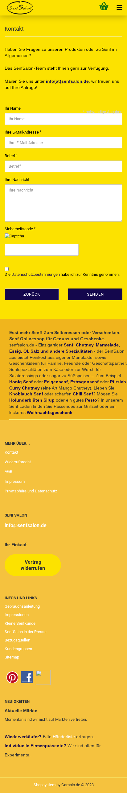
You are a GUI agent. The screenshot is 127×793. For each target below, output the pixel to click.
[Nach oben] (110, 783)
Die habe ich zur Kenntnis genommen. (62, 274)
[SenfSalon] (17, 7)
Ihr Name (13, 108)
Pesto (91, 400)
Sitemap (12, 657)
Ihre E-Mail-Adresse (22, 132)
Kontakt (11, 452)
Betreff (11, 155)
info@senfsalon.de (26, 525)
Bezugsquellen (17, 640)
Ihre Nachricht (17, 179)
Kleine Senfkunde (20, 623)
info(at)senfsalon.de (67, 81)
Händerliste (64, 736)
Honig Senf (21, 381)
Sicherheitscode (19, 229)
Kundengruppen (18, 648)
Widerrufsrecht (18, 462)
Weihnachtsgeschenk (49, 412)
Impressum (15, 481)
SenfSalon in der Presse (26, 631)
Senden (95, 294)
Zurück (31, 294)
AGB (8, 471)
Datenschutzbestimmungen (35, 274)
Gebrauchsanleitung (22, 606)
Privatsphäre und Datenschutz (31, 491)
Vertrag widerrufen (33, 565)
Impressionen (17, 614)
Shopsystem (44, 784)
